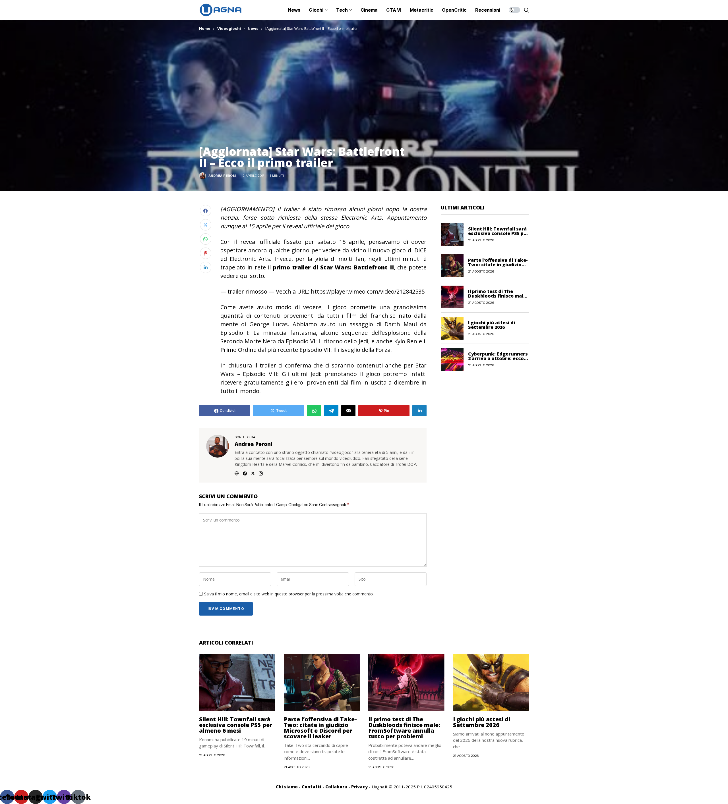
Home (204, 28)
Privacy (359, 787)
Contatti (311, 787)
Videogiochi (229, 28)
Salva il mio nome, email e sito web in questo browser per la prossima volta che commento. (289, 594)
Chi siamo (287, 787)
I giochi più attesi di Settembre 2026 (491, 324)
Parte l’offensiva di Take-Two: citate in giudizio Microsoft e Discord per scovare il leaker (320, 727)
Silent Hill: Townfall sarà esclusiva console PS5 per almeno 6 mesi (498, 233)
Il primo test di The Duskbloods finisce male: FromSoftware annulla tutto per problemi (404, 727)
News (253, 28)
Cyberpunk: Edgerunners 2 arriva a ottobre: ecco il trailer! (498, 358)
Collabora (336, 787)
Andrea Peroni (222, 176)
